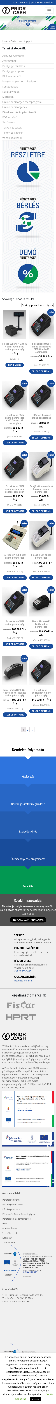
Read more (14, 364)
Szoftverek (8, 122)
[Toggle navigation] (49, 11)
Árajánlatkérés (9, 1228)
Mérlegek (8, 96)
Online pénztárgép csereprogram (22, 102)
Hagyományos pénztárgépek (19, 81)
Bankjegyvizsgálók (13, 71)
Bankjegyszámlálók (13, 66)
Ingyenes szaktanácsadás (28, 919)
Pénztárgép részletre (12, 1204)
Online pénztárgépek (14, 107)
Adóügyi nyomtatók (13, 55)
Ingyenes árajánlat (23, 980)
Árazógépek (9, 60)
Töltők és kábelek (12, 132)
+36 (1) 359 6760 (20, 2)
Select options (41, 371)
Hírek (4, 1223)
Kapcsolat (7, 1237)
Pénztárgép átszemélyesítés (16, 1218)
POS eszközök (10, 117)
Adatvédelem (9, 1242)
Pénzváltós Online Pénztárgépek (18, 1214)
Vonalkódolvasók (12, 138)
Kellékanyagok (10, 91)
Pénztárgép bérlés (11, 1199)
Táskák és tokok (12, 127)
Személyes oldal (10, 1233)
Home (5, 41)
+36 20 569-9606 (22, 971)
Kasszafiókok (10, 86)
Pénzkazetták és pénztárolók (19, 112)
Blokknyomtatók (12, 76)
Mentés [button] (35, 1399)
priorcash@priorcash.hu (42, 2)
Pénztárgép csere (11, 1209)
